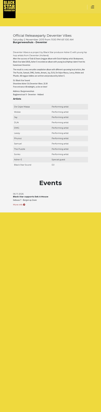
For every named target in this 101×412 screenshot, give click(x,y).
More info (18, 204)
